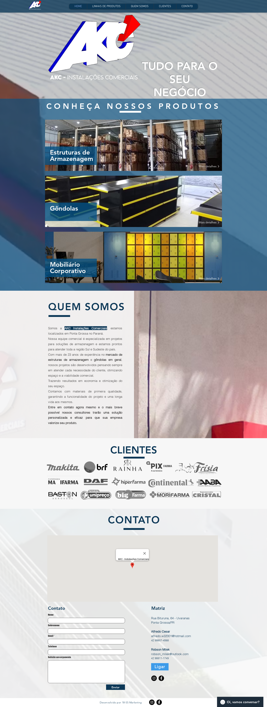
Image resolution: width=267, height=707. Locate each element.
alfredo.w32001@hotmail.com (171, 636)
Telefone (52, 646)
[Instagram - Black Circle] (154, 678)
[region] (133, 145)
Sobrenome (54, 625)
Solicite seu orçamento (59, 657)
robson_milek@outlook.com (170, 654)
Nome (51, 615)
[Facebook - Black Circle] (161, 678)
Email (50, 636)
